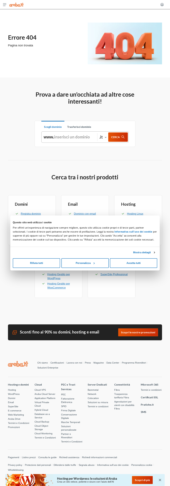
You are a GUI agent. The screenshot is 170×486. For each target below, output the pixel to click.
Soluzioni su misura (98, 402)
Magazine (98, 362)
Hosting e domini (18, 384)
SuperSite (13, 406)
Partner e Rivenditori (66, 436)
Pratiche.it (147, 404)
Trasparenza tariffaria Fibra (121, 396)
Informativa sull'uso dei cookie (113, 465)
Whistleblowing (16, 470)
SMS (143, 411)
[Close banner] (160, 480)
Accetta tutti (134, 263)
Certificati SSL (149, 397)
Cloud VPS (40, 390)
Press (88, 362)
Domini (11, 398)
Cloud (38, 384)
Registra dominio (31, 213)
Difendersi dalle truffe (65, 465)
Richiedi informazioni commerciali (99, 457)
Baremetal (93, 390)
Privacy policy (15, 465)
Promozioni (14, 427)
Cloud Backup (42, 421)
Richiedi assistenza (69, 457)
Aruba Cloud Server (45, 394)
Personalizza (83, 263)
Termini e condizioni (98, 406)
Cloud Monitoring (43, 433)
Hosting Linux (135, 213)
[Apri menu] (4, 4)
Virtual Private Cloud (42, 404)
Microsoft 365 (149, 384)
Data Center (112, 362)
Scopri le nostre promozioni (138, 332)
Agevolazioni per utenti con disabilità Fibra (124, 405)
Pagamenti (13, 457)
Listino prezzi (29, 457)
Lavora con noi (74, 362)
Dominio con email (85, 213)
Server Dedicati (97, 384)
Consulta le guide (47, 457)
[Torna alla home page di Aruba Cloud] (16, 4)
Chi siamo (42, 362)
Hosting (12, 390)
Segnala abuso (86, 465)
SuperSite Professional (114, 274)
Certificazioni (57, 362)
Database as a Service (42, 416)
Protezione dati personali (38, 465)
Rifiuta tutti (36, 263)
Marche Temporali (70, 422)
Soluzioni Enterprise (47, 367)
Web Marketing (16, 414)
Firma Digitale (68, 410)
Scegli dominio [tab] (53, 126)
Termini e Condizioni (18, 423)
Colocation (93, 398)
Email (11, 402)
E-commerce (14, 410)
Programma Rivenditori (134, 362)
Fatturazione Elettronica (67, 400)
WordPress (14, 394)
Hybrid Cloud (41, 410)
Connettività (122, 384)
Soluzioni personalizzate (68, 428)
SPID (63, 406)
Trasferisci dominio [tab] (79, 126)
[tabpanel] (85, 137)
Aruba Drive (14, 419)
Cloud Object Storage (41, 428)
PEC (63, 394)
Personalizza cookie (141, 465)
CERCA (115, 137)
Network (92, 394)
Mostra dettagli (142, 252)
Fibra (117, 390)
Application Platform (45, 398)
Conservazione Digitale (69, 416)
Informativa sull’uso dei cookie (133, 231)
